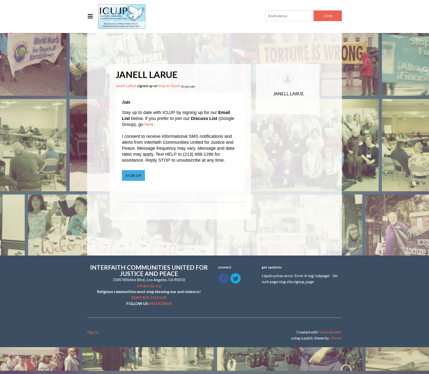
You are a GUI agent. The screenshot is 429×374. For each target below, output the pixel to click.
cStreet (336, 338)
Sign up (133, 175)
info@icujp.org (149, 285)
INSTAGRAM (160, 303)
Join (126, 102)
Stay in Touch (169, 85)
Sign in (92, 332)
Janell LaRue (126, 85)
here (148, 124)
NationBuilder (330, 332)
